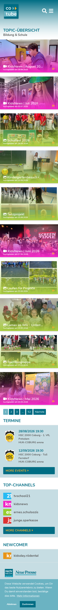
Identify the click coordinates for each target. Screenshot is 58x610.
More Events (16, 471)
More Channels (18, 530)
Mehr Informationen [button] (28, 596)
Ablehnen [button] (11, 604)
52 (29, 412)
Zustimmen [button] (28, 604)
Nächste (39, 412)
